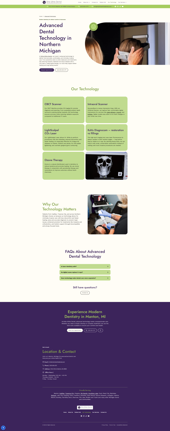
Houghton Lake (93, 393)
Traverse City (69, 393)
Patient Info (103, 2)
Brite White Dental (46, 56)
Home (79, 2)
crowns (118, 112)
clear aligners (111, 112)
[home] (52, 2)
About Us (70, 412)
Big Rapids (84, 393)
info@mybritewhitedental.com (57, 362)
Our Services (95, 412)
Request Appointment (46, 70)
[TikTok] (120, 6)
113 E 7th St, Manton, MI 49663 (59, 368)
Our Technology (112, 2)
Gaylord (53, 395)
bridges (90, 114)
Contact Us (95, 2)
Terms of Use (112, 424)
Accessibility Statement (122, 424)
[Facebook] (115, 6)
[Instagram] (118, 6)
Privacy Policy (105, 424)
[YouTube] (122, 6)
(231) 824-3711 (53, 365)
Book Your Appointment (75, 330)
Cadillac (62, 393)
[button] (86, 2)
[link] (61, 6)
